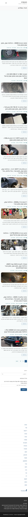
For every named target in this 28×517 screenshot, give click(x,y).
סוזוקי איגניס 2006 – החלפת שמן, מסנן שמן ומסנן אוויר (14, 44)
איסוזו (25, 482)
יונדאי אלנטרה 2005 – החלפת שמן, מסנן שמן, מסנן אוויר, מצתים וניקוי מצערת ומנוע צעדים (15, 299)
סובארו (25, 448)
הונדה (25, 433)
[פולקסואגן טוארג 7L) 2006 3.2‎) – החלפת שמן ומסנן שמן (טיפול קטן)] (14, 341)
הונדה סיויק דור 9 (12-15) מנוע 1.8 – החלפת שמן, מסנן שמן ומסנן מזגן (15, 108)
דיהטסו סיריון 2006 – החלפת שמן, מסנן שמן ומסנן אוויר (15, 203)
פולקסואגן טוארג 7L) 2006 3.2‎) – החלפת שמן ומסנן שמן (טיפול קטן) (15, 331)
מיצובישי (25, 442)
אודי (26, 427)
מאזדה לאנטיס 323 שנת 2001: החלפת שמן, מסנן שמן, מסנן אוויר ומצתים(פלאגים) (16, 266)
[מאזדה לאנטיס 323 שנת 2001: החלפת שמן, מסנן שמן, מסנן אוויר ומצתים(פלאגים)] (14, 277)
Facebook (23, 490)
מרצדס (25, 445)
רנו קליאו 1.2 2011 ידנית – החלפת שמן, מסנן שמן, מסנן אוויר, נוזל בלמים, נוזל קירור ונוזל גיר (14, 171)
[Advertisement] (14, 27)
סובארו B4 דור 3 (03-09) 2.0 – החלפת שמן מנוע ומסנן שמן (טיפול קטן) (15, 76)
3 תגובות (8, 47)
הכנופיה (24, 2)
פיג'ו (26, 470)
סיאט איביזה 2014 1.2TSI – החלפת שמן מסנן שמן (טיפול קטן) (15, 234)
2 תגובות (7, 303)
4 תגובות (8, 111)
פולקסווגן (25, 461)
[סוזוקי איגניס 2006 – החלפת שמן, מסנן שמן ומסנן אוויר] (14, 55)
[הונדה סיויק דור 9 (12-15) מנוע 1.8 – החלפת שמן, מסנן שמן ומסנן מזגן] (14, 118)
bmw (26, 424)
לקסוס (25, 479)
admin (24, 47)
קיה (26, 473)
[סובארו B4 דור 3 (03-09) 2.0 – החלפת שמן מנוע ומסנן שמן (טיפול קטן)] (14, 87)
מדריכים (13, 47)
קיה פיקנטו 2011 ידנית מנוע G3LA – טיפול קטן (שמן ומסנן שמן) (15, 139)
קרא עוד (24, 67)
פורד (26, 464)
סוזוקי (26, 485)
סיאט (26, 452)
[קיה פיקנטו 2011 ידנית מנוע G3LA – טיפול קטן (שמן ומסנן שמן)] (14, 150)
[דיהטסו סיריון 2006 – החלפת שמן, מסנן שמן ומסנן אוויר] (14, 213)
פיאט (26, 467)
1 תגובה (8, 175)
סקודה (25, 458)
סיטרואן (25, 455)
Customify (11, 514)
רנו (26, 476)
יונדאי (26, 436)
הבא (17, 361)
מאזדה (25, 439)
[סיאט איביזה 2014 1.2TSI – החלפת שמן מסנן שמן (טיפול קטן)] (14, 244)
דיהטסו (25, 430)
